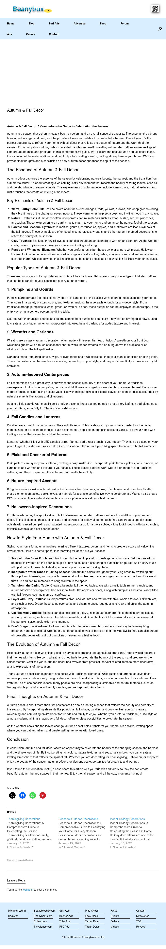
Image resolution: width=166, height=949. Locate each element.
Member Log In (17, 910)
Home (10, 23)
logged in (28, 889)
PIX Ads (64, 926)
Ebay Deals (92, 916)
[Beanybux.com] (38, 9)
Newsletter (142, 916)
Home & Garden (25, 859)
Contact (54, 34)
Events (115, 916)
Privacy (140, 926)
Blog (31, 23)
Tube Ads (64, 921)
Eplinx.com (40, 921)
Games (30, 34)
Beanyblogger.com (43, 910)
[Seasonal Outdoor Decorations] (84, 833)
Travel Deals (92, 926)
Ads (9, 34)
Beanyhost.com (43, 916)
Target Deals (92, 921)
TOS (139, 921)
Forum (124, 23)
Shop (103, 23)
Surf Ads (54, 23)
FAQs (114, 910)
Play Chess (92, 910)
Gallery (115, 921)
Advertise (79, 23)
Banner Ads (66, 916)
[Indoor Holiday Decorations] (135, 833)
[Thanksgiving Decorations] (33, 833)
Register (13, 916)
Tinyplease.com (43, 926)
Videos (115, 926)
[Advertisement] (83, 69)
